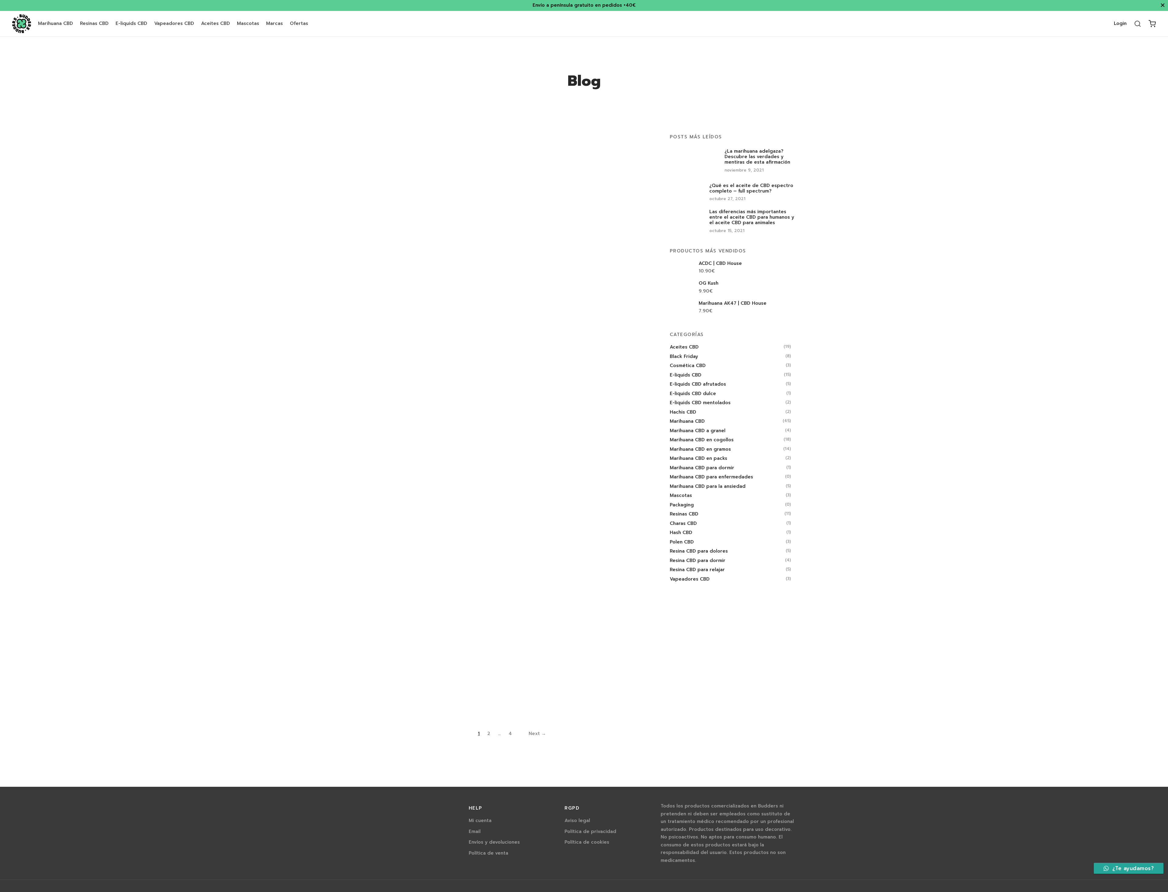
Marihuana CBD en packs (698, 458)
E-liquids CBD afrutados (698, 384)
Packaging (682, 504)
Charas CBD (683, 523)
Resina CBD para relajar (697, 569)
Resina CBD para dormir (697, 560)
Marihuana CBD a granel (697, 430)
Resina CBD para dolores (699, 551)
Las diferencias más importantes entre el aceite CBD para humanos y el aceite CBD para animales (606, 226)
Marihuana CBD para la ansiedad (708, 486)
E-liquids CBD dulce (693, 393)
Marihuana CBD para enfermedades (711, 477)
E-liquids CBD (131, 23)
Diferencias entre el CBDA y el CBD (415, 364)
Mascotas (248, 23)
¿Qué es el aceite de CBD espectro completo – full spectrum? (510, 220)
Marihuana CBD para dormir (702, 467)
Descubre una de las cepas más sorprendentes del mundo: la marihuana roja (607, 507)
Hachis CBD (683, 411)
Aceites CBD (215, 23)
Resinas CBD (94, 23)
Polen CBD (682, 541)
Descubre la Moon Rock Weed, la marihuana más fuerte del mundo (509, 441)
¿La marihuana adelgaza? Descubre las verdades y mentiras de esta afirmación (414, 223)
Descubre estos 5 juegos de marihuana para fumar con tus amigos (414, 636)
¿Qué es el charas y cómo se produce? (607, 364)
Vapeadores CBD (174, 23)
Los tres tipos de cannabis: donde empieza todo (511, 366)
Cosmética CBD (688, 365)
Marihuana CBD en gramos (700, 449)
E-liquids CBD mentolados (700, 402)
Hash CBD (681, 532)
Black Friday (684, 356)
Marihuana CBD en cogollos (702, 439)
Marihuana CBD (55, 23)
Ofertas (299, 23)
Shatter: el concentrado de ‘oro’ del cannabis (416, 501)
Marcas (274, 23)
